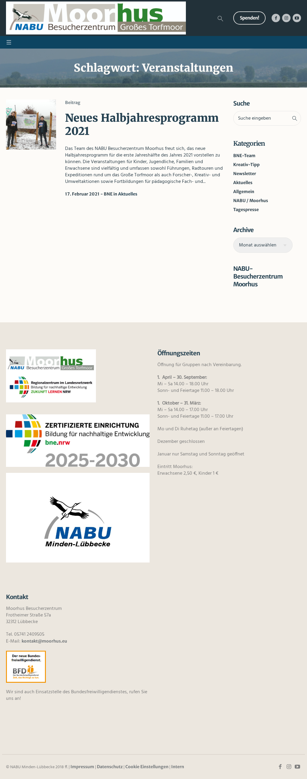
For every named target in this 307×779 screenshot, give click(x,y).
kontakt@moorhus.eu (44, 641)
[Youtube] (297, 18)
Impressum (82, 766)
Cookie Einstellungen (146, 766)
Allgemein (243, 191)
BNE (108, 194)
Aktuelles (127, 194)
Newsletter (244, 173)
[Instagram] (286, 18)
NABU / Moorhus (250, 200)
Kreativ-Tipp (246, 164)
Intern (177, 766)
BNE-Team (244, 155)
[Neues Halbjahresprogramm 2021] (31, 125)
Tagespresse (246, 209)
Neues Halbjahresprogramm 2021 (142, 124)
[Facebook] (276, 18)
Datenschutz (110, 766)
